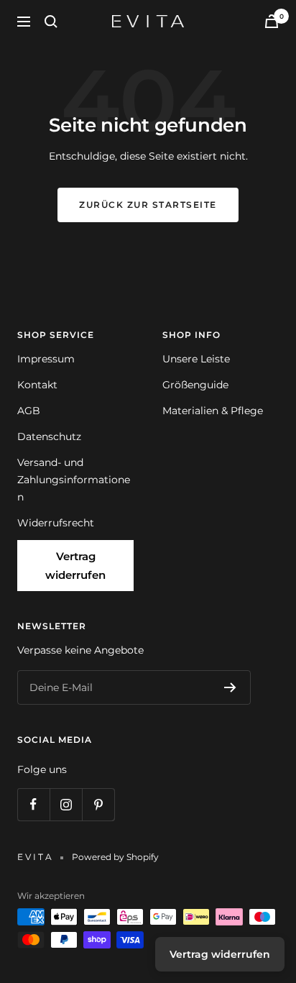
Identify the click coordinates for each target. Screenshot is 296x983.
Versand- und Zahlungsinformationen (73, 479)
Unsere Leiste (196, 358)
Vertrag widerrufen (75, 565)
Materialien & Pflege (212, 410)
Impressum (46, 358)
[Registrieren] (230, 687)
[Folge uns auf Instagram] (66, 804)
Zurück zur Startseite (148, 204)
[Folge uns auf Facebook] (33, 804)
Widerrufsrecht (55, 522)
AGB (28, 410)
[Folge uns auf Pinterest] (98, 804)
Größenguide (195, 384)
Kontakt (37, 384)
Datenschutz (49, 436)
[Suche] (51, 21)
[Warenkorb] (271, 21)
